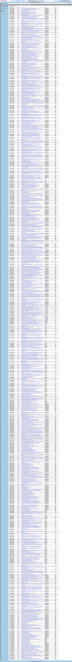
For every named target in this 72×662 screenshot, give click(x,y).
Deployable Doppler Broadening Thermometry (28, 507)
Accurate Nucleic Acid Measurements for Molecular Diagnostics (30, 257)
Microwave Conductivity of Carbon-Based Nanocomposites (30, 67)
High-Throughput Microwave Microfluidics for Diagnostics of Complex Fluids (32, 384)
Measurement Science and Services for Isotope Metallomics (30, 301)
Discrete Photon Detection (25, 486)
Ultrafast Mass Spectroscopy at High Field (27, 346)
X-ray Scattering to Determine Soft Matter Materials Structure (30, 92)
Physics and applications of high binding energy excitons (29, 443)
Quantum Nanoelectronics (25, 444)
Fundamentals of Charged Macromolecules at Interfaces (29, 53)
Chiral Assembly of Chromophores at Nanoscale (28, 83)
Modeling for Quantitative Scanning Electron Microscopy (29, 408)
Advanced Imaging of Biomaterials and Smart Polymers (29, 220)
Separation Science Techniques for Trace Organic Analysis (30, 271)
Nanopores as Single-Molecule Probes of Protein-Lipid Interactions (31, 30)
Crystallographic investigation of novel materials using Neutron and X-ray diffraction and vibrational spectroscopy (32, 29)
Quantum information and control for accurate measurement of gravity (31, 490)
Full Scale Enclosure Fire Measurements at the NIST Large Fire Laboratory (32, 606)
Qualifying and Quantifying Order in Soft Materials (28, 81)
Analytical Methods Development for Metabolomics (28, 244)
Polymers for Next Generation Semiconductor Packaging (29, 131)
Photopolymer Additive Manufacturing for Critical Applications (30, 366)
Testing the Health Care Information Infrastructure (28, 648)
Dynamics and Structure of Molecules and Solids (28, 9)
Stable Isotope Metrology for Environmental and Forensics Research (31, 312)
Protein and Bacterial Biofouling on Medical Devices (29, 185)
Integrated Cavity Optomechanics (26, 464)
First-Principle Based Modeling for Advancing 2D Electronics (30, 78)
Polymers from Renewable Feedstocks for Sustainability (29, 58)
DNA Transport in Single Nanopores (26, 403)
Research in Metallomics (25, 311)
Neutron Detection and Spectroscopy (26, 448)
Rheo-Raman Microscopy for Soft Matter (27, 93)
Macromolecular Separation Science (26, 285)
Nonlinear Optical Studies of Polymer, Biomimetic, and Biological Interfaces (32, 511)
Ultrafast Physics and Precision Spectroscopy (28, 562)
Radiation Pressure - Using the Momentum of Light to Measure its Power (32, 520)
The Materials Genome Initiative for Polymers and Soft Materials (30, 99)
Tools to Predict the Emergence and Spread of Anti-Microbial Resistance (32, 199)
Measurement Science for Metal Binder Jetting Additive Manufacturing (31, 618)
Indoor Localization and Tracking (26, 642)
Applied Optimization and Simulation (26, 621)
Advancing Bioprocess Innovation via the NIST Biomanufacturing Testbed (32, 269)
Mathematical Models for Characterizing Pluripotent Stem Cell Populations (32, 195)
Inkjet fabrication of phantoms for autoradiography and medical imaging (31, 457)
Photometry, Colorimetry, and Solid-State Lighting (28, 493)
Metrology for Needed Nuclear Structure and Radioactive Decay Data (31, 452)
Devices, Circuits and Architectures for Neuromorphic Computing (30, 435)
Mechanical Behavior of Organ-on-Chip (27, 108)
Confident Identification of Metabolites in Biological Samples (30, 43)
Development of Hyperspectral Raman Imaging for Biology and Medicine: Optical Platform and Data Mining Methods (32, 200)
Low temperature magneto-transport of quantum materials (29, 446)
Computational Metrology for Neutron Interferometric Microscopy (30, 654)
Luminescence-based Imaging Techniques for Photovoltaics (30, 600)
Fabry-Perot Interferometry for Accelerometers (28, 480)
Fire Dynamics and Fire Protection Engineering (28, 603)
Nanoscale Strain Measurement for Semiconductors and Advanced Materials (32, 168)
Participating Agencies (4, 3)
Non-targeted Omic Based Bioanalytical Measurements (29, 318)
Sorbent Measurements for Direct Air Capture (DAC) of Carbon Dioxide (31, 302)
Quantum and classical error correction (27, 634)
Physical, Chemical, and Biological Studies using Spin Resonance (31, 430)
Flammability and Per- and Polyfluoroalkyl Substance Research (30, 604)
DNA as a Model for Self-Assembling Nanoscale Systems (29, 410)
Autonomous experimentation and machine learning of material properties (32, 177)
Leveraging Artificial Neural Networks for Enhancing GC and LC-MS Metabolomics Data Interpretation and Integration (31, 256)
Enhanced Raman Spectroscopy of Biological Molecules (29, 425)
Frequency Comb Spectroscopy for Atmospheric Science (29, 402)
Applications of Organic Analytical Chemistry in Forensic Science (30, 273)
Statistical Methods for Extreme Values (27, 657)
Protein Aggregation (24, 105)
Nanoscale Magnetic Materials (25, 10)
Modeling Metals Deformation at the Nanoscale (28, 51)
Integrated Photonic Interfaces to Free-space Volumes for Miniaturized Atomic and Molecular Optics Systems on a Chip (32, 417)
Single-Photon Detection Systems (26, 487)
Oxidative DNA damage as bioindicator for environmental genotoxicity (31, 250)
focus (71, 3)
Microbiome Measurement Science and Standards (28, 203)
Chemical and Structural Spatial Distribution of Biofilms (29, 186)
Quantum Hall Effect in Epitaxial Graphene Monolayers (29, 478)
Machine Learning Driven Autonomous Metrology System (29, 501)
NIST (1, 4)
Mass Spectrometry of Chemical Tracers (27, 317)
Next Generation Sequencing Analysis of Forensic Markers (30, 245)
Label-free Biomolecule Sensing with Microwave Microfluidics (30, 391)
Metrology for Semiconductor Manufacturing (27, 492)
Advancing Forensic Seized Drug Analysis (27, 163)
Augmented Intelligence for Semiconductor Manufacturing (29, 615)
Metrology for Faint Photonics (25, 524)
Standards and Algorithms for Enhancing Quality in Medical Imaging (31, 650)
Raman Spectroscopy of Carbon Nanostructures (28, 423)
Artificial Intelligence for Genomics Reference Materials (29, 211)
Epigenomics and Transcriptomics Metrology (27, 212)
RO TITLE (22, 7)
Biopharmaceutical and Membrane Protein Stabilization (29, 224)
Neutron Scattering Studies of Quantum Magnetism (28, 12)
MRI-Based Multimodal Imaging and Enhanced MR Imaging (30, 526)
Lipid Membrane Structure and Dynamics (27, 27)
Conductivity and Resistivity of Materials (27, 470)
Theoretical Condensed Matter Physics (27, 421)
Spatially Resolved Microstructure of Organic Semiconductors (30, 54)
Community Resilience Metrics (25, 593)
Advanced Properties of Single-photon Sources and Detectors (30, 473)
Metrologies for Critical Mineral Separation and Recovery (29, 129)
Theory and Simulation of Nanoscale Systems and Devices (30, 343)
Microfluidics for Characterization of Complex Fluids (29, 47)
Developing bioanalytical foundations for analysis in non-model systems (31, 319)
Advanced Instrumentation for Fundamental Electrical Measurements (31, 476)
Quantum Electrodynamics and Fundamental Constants (29, 471)
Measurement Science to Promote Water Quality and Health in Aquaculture (32, 291)
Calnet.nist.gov (23, 383)
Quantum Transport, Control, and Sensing (27, 416)
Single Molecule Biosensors (25, 418)
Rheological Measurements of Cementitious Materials (29, 580)
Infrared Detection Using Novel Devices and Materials (29, 498)
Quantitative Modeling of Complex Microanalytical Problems (30, 135)
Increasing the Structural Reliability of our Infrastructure (29, 322)
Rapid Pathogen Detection (25, 201)
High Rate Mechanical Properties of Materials (28, 94)
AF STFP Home (3, 11)
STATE (56, 7)
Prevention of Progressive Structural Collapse (28, 577)
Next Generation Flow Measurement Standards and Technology (30, 496)
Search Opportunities (4, 6)
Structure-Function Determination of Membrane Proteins (29, 406)
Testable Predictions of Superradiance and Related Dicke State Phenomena (32, 489)
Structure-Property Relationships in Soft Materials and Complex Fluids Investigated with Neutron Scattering (31, 37)
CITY (45, 7)
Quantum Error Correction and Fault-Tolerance (28, 440)
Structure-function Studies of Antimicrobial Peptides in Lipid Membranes (31, 249)
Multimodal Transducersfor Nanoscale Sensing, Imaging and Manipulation (32, 407)
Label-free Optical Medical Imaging (26, 518)
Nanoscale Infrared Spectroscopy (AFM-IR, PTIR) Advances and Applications (32, 427)
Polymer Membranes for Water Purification (27, 65)
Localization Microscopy (24, 405)
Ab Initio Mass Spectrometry (25, 289)
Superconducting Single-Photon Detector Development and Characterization (32, 542)
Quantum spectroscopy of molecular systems (27, 574)
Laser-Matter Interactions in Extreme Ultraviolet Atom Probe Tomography (32, 522)
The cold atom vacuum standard (26, 509)
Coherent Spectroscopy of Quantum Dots (27, 515)
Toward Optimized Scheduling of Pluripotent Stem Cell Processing (31, 206)
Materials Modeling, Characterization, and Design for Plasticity (30, 70)
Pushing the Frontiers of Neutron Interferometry (28, 459)
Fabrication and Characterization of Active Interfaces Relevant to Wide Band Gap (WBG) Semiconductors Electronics (32, 441)
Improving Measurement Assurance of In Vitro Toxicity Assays (30, 210)
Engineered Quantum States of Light (26, 516)
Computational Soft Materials (25, 98)
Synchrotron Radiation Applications (26, 491)
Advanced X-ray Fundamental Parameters (27, 456)
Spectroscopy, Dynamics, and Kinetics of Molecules (29, 561)
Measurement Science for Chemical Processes (28, 284)
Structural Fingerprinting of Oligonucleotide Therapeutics (29, 254)
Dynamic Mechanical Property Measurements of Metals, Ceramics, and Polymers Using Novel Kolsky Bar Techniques (31, 84)
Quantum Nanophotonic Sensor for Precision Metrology (29, 497)
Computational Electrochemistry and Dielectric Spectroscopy (30, 111)
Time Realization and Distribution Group (27, 560)
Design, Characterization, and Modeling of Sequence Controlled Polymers (32, 101)
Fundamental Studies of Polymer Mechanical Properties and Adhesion (31, 576)
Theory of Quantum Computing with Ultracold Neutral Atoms (30, 467)
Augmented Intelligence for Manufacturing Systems (28, 617)
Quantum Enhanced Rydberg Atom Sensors (27, 390)
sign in (69, 3)
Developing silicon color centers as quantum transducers (29, 428)
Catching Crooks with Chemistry (26, 286)
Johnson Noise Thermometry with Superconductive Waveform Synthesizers (32, 553)
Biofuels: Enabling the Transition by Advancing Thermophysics (30, 323)
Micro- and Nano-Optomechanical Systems (27, 479)
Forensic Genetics (24, 239)
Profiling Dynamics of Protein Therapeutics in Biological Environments (31, 268)
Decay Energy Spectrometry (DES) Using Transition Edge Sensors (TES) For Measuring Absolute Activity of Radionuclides (32, 453)
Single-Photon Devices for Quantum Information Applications (30, 485)
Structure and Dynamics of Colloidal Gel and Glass (28, 33)
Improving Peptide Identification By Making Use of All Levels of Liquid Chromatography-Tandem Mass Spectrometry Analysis (31, 261)
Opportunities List (3, 5)
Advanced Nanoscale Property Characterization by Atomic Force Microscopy (32, 164)
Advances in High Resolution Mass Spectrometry (28, 293)
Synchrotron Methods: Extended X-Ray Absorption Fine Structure (30, 178)
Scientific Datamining (24, 622)
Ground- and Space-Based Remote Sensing (27, 494)
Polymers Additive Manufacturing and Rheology (28, 91)
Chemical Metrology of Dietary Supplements (27, 280)
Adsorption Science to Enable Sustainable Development (29, 143)
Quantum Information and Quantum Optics (27, 466)
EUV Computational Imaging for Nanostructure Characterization (30, 442)
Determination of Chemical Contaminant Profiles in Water (29, 314)
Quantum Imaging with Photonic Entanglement (28, 445)
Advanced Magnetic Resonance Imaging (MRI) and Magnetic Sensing (31, 546)
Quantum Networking (24, 641)
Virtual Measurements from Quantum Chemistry (28, 277)
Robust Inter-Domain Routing (25, 643)
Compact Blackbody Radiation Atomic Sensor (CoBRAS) (29, 508)
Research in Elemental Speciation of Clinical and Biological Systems (31, 276)
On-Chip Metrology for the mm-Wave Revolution (28, 380)
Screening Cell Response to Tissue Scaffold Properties (29, 183)
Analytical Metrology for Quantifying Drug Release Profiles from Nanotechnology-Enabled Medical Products (30, 215)
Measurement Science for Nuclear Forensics (27, 451)
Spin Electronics (23, 549)
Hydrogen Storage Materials (25, 14)
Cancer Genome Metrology (25, 213)
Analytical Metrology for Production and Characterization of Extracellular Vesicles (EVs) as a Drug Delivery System (32, 216)
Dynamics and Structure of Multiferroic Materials (28, 13)
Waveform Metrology (24, 377)
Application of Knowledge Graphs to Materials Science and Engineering (31, 162)
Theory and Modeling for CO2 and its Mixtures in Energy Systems (31, 329)
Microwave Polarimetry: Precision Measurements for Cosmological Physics (32, 517)
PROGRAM (18, 7)
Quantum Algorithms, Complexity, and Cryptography (29, 636)
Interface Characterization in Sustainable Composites (29, 64)
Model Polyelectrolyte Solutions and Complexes (28, 73)
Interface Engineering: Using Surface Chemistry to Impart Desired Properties (32, 422)
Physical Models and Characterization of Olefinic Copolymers (30, 85)
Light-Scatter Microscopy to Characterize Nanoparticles (29, 505)
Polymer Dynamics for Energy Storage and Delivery (29, 59)
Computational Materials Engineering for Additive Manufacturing (30, 614)
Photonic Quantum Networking (25, 540)
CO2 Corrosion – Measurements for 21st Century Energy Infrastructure (31, 370)
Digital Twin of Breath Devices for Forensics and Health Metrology (31, 374)
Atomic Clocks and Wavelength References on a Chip (29, 557)
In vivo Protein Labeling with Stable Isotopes (27, 235)
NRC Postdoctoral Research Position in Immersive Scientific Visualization (32, 631)
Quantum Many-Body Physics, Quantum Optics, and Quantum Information (32, 474)
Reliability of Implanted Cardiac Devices (27, 327)
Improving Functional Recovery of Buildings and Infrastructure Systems (31, 587)
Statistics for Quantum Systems (25, 640)
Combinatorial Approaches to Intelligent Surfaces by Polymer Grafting (31, 52)
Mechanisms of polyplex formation (26, 97)
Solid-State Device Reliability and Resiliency (28, 429)
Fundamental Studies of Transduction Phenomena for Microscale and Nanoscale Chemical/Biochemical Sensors (31, 230)
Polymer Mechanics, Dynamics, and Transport (28, 110)
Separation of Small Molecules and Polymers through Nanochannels (31, 149)
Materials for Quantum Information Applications (28, 533)
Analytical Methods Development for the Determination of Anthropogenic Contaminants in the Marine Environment (32, 275)
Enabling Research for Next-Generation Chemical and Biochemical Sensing (32, 228)
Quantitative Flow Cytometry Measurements (27, 184)
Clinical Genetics (23, 243)
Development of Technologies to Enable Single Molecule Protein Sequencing (32, 237)
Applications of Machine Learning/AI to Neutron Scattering (29, 31)
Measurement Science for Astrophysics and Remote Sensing (30, 506)
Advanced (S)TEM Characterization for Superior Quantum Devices (31, 544)
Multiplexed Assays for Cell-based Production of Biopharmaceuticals (31, 198)
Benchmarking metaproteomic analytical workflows (28, 320)
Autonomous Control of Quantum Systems (27, 630)
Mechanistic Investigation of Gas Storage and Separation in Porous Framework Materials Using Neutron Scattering (31, 26)
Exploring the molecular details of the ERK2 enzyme (29, 357)
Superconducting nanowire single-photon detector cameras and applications (32, 539)
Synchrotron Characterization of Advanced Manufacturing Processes (31, 170)
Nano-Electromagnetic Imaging (25, 510)
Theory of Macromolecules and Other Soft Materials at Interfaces (30, 80)
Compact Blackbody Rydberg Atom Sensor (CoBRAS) (29, 502)
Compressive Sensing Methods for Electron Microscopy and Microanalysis (32, 141)
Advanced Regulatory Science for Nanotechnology (28, 158)
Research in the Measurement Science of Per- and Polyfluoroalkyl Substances (32, 299)
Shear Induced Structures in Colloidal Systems (28, 34)
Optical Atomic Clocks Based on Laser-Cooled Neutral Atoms (30, 559)
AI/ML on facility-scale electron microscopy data (28, 8)
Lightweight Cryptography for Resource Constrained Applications (30, 645)
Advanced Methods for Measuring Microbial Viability (29, 217)
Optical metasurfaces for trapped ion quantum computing (29, 420)
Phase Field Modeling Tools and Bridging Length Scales (29, 49)
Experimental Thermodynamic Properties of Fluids (28, 365)
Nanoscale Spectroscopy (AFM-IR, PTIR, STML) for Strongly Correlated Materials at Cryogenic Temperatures (31, 439)
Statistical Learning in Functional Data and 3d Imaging (29, 658)
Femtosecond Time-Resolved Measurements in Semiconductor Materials (32, 431)
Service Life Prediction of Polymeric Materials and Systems (30, 575)
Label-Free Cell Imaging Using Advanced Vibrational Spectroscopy (31, 219)
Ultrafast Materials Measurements (26, 161)
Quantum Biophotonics (24, 488)
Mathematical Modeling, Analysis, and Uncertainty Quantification (30, 628)
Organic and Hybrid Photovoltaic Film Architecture (28, 55)
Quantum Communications (25, 469)
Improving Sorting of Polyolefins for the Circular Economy (29, 125)
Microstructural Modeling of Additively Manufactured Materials (30, 88)
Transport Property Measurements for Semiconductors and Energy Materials (32, 152)
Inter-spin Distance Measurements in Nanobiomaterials (29, 404)
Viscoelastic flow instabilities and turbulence (27, 107)
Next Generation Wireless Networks (26, 644)
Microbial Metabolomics (24, 221)
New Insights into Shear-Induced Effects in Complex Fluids (30, 16)
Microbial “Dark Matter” (24, 196)
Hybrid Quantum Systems (25, 521)
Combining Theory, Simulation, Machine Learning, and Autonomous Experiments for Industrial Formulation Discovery (31, 114)
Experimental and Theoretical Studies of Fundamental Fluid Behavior (31, 345)
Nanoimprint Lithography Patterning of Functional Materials (30, 56)
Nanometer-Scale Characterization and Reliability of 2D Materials (31, 352)
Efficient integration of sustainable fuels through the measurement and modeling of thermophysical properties (31, 376)
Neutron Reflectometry (24, 11)
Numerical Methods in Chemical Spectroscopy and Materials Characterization (32, 233)
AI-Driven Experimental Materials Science (27, 176)
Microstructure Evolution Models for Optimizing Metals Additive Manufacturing (32, 77)
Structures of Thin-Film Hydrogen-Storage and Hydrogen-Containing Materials (32, 18)
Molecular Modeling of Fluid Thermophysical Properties (29, 355)
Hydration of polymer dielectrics (26, 45)
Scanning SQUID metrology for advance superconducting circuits (30, 554)
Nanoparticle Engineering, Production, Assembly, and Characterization (31, 424)
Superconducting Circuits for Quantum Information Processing (30, 541)
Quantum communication (25, 623)
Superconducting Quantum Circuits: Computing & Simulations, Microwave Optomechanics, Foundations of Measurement (32, 519)
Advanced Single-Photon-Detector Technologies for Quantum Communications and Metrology (30, 481)
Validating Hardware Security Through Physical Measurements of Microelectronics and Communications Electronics (31, 399)
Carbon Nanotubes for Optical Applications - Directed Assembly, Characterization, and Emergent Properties (30, 117)
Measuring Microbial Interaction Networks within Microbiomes (30, 218)
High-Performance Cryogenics (25, 551)
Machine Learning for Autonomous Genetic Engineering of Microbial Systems (32, 156)
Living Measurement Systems (25, 192)
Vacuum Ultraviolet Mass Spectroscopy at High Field (29, 543)
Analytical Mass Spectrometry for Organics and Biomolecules (30, 270)
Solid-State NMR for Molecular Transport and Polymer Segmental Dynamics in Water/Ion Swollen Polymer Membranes (32, 87)
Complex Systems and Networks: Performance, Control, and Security (31, 625)
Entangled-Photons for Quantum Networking (27, 637)
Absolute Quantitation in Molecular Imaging (27, 450)
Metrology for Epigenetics (25, 209)
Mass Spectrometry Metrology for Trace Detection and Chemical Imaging (32, 146)
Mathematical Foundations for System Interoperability (29, 653)
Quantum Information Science (25, 638)
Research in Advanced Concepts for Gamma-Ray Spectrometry (30, 290)
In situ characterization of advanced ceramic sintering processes (30, 171)
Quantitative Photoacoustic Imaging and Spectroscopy (29, 525)
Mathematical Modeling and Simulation (27, 633)
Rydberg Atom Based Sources (25, 394)
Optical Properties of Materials (25, 495)
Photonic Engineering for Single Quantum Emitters (28, 412)
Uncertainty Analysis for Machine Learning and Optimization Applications (32, 294)
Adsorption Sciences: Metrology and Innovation (28, 303)
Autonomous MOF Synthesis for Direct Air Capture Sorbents (30, 175)
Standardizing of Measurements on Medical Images (28, 624)
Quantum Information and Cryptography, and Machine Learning (30, 627)
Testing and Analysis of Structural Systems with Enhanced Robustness (31, 588)
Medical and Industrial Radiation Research (27, 449)
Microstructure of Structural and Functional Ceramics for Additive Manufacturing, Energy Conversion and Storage (30, 145)
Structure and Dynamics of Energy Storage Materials (29, 17)
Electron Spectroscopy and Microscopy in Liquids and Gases (30, 434)
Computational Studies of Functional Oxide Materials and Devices (31, 134)
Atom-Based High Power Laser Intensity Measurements (29, 400)
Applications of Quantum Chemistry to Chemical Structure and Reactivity (32, 283)
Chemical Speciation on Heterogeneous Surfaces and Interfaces (30, 295)
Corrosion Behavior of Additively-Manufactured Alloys (29, 100)
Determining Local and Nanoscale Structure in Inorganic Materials (31, 137)
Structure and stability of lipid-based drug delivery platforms (30, 39)
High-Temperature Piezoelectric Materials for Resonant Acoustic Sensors (32, 330)
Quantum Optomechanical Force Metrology (27, 475)
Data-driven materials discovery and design (27, 121)
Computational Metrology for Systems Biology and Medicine (30, 649)
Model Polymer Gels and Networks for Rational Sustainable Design (31, 86)
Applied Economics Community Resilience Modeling (29, 620)
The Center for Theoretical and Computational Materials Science (30, 44)
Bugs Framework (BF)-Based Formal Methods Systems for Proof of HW (31, 647)
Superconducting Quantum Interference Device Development (30, 548)
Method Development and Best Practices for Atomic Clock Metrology (31, 659)
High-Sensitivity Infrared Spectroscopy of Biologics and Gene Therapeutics (32, 223)
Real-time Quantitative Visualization (26, 626)
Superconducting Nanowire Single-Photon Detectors (29, 523)
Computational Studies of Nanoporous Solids (28, 150)
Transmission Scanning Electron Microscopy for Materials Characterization (32, 344)
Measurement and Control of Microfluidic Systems (28, 409)
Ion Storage (23, 555)
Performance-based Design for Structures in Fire (28, 590)
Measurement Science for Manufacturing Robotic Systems (29, 616)
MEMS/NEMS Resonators (25, 463)
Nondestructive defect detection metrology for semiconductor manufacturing (32, 619)
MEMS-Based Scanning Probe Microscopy (27, 460)
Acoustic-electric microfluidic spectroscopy (27, 393)
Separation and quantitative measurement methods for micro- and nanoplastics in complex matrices (31, 166)
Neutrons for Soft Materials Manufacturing (27, 68)
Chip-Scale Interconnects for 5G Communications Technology (30, 388)
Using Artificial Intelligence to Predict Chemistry (28, 251)
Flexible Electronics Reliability (25, 367)
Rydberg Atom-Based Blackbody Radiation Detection (29, 389)
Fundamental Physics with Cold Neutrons (27, 447)
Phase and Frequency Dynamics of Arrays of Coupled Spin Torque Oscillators (32, 550)
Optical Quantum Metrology (25, 632)
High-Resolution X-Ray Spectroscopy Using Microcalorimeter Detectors (31, 155)
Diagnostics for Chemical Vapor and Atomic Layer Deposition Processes (32, 272)
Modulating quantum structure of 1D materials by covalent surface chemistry (32, 106)
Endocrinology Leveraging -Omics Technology (28, 316)
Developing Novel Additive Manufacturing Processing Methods (30, 120)
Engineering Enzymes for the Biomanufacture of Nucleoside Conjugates (32, 236)
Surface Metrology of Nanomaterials (26, 144)
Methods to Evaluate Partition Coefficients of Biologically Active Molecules (32, 354)
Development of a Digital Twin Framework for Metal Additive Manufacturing (32, 126)
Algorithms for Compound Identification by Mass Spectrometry (30, 238)
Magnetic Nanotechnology (25, 50)
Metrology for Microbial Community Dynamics (28, 187)
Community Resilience (24, 582)
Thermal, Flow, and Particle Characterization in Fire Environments (31, 609)
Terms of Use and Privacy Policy (36, 661)
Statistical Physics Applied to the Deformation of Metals (29, 46)
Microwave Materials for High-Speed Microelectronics (29, 385)
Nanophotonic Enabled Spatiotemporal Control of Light (29, 419)
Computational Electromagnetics (26, 639)
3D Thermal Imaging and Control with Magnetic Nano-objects (30, 500)
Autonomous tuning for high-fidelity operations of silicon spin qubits (31, 635)
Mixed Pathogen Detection (25, 202)
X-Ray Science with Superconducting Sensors (28, 180)
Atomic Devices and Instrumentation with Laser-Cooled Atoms (30, 558)
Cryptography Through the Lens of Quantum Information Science (30, 646)
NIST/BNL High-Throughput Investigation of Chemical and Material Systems (32, 181)
